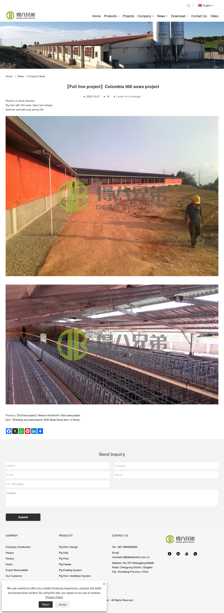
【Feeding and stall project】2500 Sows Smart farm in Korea (45, 419)
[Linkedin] (178, 554)
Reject (45, 604)
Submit (23, 517)
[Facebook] (169, 554)
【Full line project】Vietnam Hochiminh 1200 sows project (48, 415)
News (21, 76)
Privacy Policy (54, 597)
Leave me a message (129, 96)
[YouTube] (186, 554)
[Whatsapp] (195, 554)
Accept (62, 604)
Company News (36, 76)
